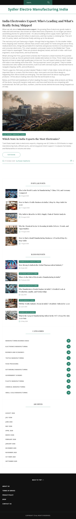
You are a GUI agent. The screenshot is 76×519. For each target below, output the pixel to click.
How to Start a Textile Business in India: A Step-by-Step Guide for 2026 (43, 203)
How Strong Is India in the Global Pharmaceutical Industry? (41, 265)
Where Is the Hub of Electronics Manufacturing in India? (40, 277)
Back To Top (37, 480)
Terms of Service (8, 491)
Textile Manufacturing (27, 300)
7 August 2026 (25, 243)
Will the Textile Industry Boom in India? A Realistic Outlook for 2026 (44, 304)
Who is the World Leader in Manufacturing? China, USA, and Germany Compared (44, 191)
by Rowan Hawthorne (23, 161)
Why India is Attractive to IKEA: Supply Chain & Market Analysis (42, 214)
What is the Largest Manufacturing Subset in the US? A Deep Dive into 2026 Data (44, 317)
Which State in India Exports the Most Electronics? (31, 138)
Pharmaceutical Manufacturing (30, 261)
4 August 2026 (25, 196)
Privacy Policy (7, 495)
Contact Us (6, 504)
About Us (6, 486)
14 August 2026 (25, 232)
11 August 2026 (25, 208)
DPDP (4, 499)
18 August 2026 (25, 217)
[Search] (48, 2)
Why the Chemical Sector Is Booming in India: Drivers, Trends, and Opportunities (44, 227)
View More (11, 155)
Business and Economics (27, 312)
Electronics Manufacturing (14, 134)
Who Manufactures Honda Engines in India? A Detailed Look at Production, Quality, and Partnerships (42, 290)
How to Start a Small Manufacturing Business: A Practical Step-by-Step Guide (43, 239)
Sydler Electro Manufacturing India (38, 9)
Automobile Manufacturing (29, 285)
